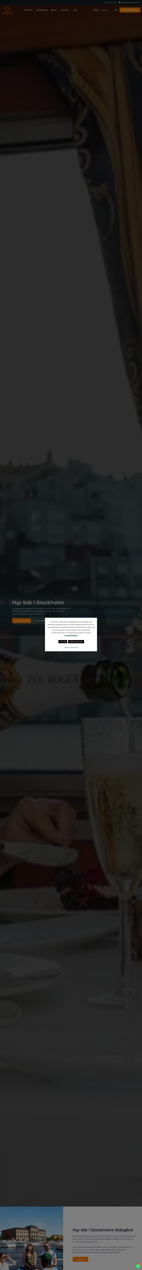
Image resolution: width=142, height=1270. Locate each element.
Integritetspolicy (71, 635)
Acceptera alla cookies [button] (76, 641)
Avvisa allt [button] (63, 641)
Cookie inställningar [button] (71, 647)
